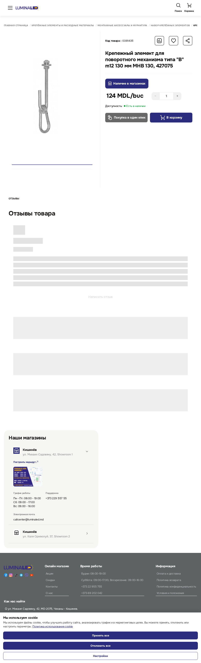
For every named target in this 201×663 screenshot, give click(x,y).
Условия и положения (170, 593)
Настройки (100, 656)
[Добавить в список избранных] (173, 40)
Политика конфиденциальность (176, 586)
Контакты (52, 586)
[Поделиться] (187, 40)
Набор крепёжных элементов (170, 25)
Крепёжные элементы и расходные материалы (63, 25)
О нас (49, 593)
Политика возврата (169, 580)
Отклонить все (100, 645)
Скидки (50, 580)
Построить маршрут (24, 462)
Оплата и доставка (169, 573)
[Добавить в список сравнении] (159, 40)
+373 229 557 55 (56, 498)
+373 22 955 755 (91, 586)
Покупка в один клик (129, 117)
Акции (49, 573)
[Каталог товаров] (10, 8)
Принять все (100, 635)
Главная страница (16, 25)
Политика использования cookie (52, 626)
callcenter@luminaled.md (28, 519)
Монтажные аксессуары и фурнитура (122, 25)
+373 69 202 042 (91, 593)
